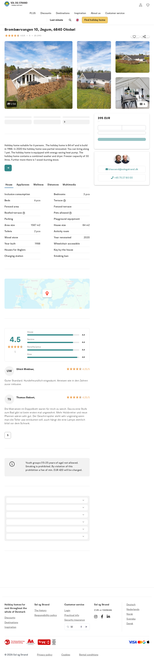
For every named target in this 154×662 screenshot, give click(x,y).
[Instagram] (95, 616)
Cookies (65, 654)
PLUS (33, 13)
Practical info (71, 615)
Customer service (115, 13)
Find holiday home (94, 20)
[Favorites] (148, 5)
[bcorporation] (54, 644)
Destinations (62, 13)
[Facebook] (102, 616)
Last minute (56, 20)
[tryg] (45, 644)
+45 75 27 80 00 (123, 177)
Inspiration (80, 13)
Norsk (129, 614)
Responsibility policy (45, 615)
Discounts (45, 13)
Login (67, 610)
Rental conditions (88, 654)
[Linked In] (108, 616)
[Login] (140, 5)
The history (40, 610)
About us (95, 13)
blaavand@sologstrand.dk (123, 169)
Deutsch (131, 604)
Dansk (129, 623)
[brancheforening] (15, 644)
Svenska (131, 619)
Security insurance (74, 620)
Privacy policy (44, 654)
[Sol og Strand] (16, 4)
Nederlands (132, 609)
